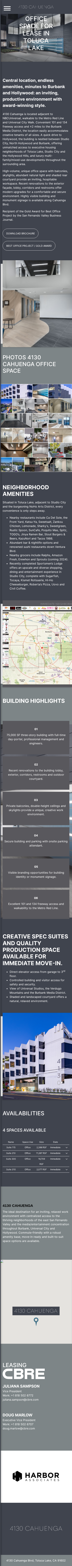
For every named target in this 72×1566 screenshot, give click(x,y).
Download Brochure (20, 233)
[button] (7, 9)
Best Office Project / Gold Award (29, 245)
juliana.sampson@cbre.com (21, 1399)
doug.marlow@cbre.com (19, 1428)
